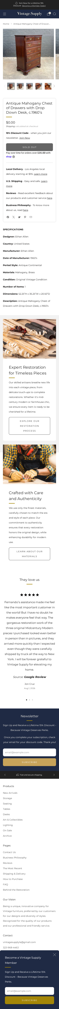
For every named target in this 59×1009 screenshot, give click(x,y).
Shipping (10, 126)
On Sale (7, 830)
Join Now (24, 137)
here (49, 198)
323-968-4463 (11, 947)
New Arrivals (10, 792)
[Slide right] (54, 86)
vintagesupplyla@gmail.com (19, 942)
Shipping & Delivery (14, 873)
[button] (26, 699)
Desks (6, 814)
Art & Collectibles (13, 819)
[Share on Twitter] (19, 217)
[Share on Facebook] (8, 217)
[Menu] (4, 14)
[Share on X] (13, 217)
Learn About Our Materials (30, 554)
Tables (6, 809)
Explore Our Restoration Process (29, 426)
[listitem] (29, 5)
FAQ (5, 884)
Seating (7, 803)
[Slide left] (5, 86)
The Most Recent (12, 868)
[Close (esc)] (54, 954)
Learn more (40, 174)
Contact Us (9, 852)
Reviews (7, 863)
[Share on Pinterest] (25, 217)
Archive (7, 835)
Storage (7, 798)
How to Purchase (13, 879)
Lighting (8, 825)
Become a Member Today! (34, 6)
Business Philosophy (15, 857)
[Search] (54, 13)
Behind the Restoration (16, 889)
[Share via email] (30, 217)
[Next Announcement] (54, 775)
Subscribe (29, 1000)
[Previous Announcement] (5, 775)
